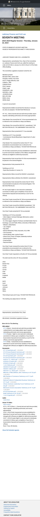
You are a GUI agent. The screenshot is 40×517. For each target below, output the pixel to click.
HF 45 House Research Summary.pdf (14, 352)
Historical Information (10, 504)
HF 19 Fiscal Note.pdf (9, 350)
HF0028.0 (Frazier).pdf (10, 361)
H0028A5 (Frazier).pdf (10, 367)
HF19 (5, 328)
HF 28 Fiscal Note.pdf (9, 356)
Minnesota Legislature (20, 1)
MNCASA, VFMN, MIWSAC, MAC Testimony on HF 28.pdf (19, 372)
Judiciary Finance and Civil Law (14, 34)
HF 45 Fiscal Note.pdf (9, 391)
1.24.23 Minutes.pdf (9, 365)
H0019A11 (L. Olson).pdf (10, 370)
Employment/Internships (11, 506)
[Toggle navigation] (4, 5)
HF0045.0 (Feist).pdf (9, 363)
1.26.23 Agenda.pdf (9, 395)
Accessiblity (7, 510)
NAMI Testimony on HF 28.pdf (12, 393)
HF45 (5, 341)
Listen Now (6, 400)
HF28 (5, 334)
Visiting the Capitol (9, 508)
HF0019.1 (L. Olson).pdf (10, 359)
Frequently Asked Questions (12, 512)
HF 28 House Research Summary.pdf (14, 357)
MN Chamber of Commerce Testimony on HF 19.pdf (18, 376)
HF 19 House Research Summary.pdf (14, 354)
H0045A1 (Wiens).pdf (9, 369)
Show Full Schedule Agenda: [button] (11, 430)
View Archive (7, 404)
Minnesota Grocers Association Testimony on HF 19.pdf (19, 387)
